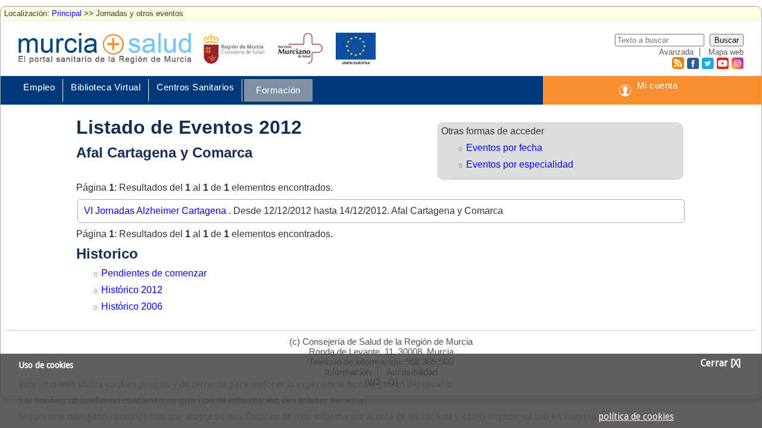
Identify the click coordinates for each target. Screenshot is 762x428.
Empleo (39, 87)
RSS (677, 63)
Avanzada (676, 52)
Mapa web (726, 52)
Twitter (707, 63)
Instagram (737, 63)
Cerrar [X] (721, 363)
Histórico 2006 (132, 306)
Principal (67, 13)
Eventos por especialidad (519, 164)
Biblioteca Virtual (105, 87)
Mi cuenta (657, 85)
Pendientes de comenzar (154, 273)
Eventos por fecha (504, 148)
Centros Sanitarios (195, 87)
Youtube (722, 63)
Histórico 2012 (132, 290)
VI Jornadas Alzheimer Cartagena (156, 211)
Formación (278, 90)
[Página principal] (104, 48)
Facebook (691, 63)
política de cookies (636, 416)
